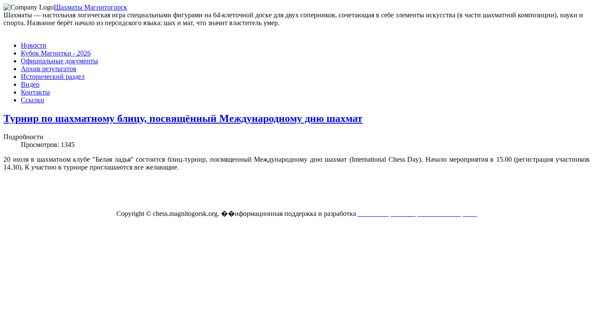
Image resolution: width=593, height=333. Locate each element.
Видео (30, 84)
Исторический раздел (53, 76)
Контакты (35, 92)
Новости (33, 45)
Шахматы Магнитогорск (90, 7)
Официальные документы (59, 61)
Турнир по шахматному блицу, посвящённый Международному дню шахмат (182, 118)
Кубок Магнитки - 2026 (56, 53)
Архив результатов (48, 68)
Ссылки (32, 100)
